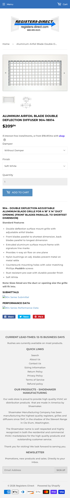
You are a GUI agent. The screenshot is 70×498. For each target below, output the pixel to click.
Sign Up (61, 470)
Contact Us (35, 363)
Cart (64, 4)
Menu (10, 4)
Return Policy (35, 371)
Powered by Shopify (48, 485)
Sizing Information (35, 367)
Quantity (8, 174)
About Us (35, 359)
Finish (6, 159)
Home (6, 44)
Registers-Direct (25, 485)
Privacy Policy (35, 375)
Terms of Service (35, 379)
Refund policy (35, 383)
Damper (8, 143)
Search (35, 355)
